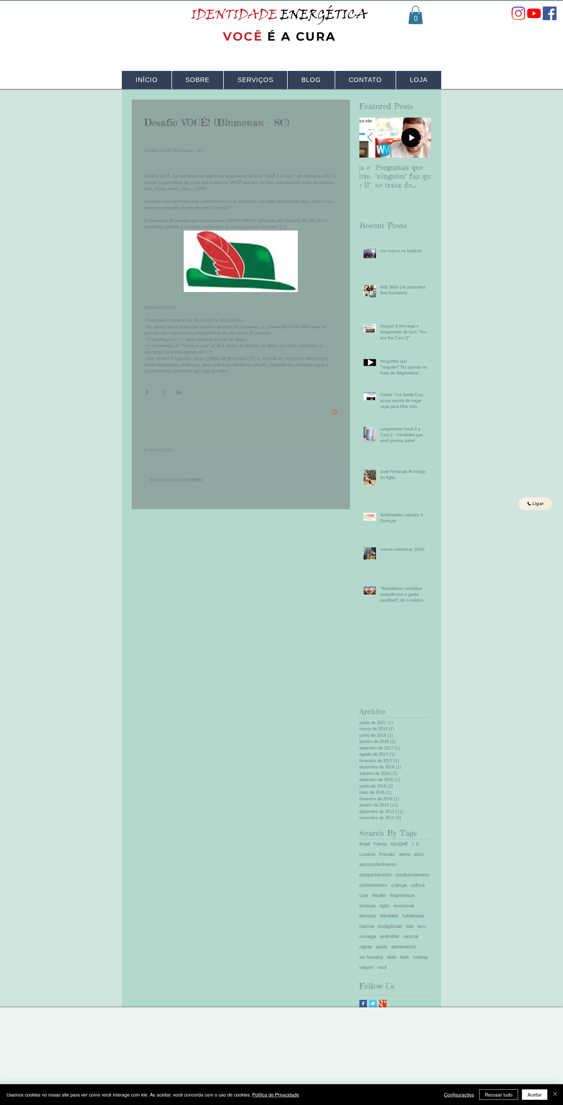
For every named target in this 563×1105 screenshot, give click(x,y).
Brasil (364, 844)
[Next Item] (421, 138)
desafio (379, 895)
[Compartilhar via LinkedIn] (179, 392)
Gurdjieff (399, 844)
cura (363, 895)
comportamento (375, 875)
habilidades (413, 916)
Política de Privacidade (275, 1094)
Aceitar (534, 1094)
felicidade (389, 916)
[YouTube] (534, 13)
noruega (367, 936)
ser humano (371, 957)
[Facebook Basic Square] (363, 1003)
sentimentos (403, 947)
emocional (404, 906)
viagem (366, 967)
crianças (399, 885)
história (366, 926)
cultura (418, 885)
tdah (404, 957)
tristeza (420, 957)
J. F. (415, 844)
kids (410, 926)
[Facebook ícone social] (549, 13)
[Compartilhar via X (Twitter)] (163, 392)
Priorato (387, 854)
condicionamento (413, 875)
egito (385, 906)
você (382, 967)
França (380, 844)
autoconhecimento (378, 864)
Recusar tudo (498, 1094)
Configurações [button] (459, 1094)
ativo (419, 854)
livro (422, 926)
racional (410, 936)
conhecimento (373, 885)
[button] (415, 15)
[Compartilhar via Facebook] (147, 392)
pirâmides (389, 936)
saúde (381, 947)
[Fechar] (555, 1094)
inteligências (390, 926)
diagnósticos (402, 895)
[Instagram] (518, 13)
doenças (367, 906)
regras (365, 947)
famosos (367, 916)
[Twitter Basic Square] (373, 1003)
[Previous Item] (370, 138)
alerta (404, 854)
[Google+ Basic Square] (382, 1003)
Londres (367, 854)
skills (391, 957)
